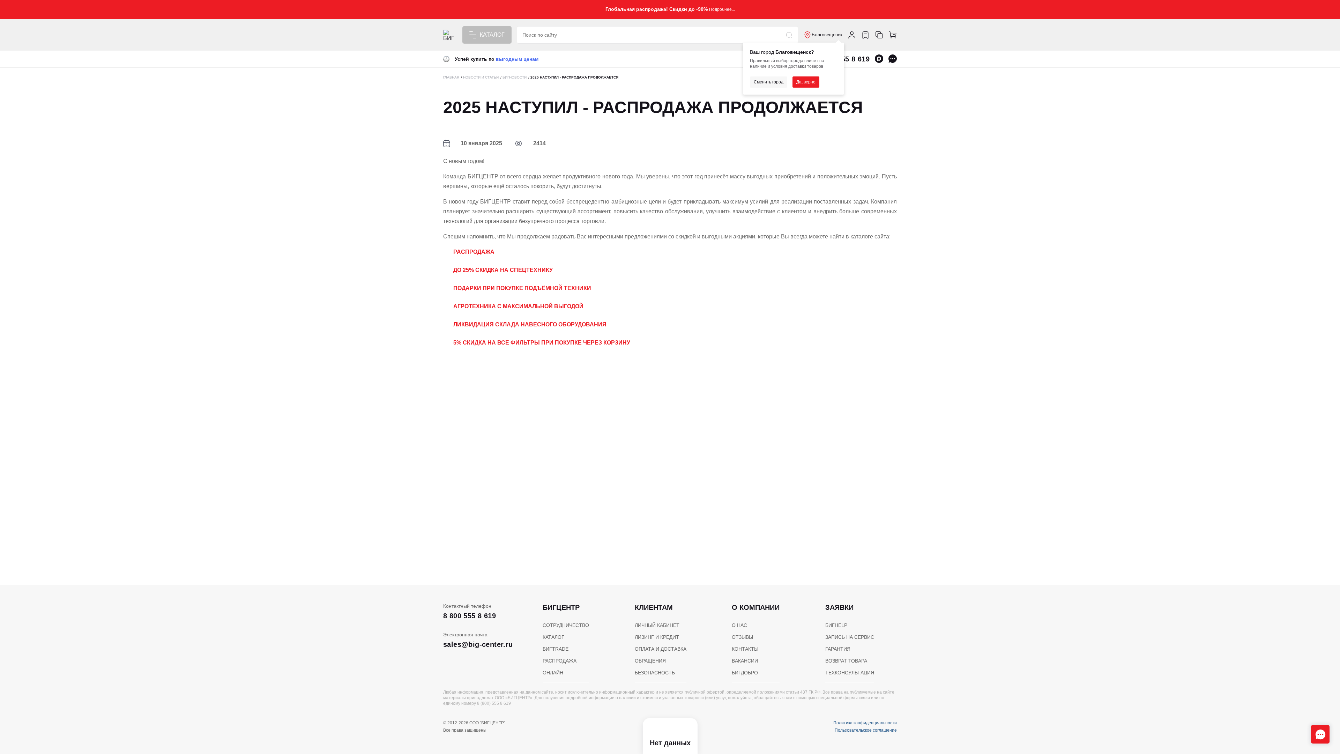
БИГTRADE (555, 649)
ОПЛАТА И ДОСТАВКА (660, 649)
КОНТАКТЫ (745, 649)
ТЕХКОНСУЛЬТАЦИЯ (849, 672)
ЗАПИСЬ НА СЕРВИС (849, 637)
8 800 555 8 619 (469, 616)
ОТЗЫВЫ (742, 637)
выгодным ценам (517, 59)
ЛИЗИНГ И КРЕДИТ (657, 637)
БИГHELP (836, 625)
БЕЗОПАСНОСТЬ (655, 672)
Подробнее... (722, 9)
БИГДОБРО (745, 672)
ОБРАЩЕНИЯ (650, 661)
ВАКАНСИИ (745, 661)
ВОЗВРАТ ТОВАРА (846, 661)
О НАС (739, 625)
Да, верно (806, 82)
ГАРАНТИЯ (837, 649)
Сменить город (768, 82)
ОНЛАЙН (553, 672)
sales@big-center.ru (478, 644)
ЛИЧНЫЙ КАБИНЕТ (657, 625)
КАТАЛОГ (553, 637)
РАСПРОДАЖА (559, 661)
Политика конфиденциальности (865, 722)
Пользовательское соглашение (866, 730)
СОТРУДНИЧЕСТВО (566, 625)
